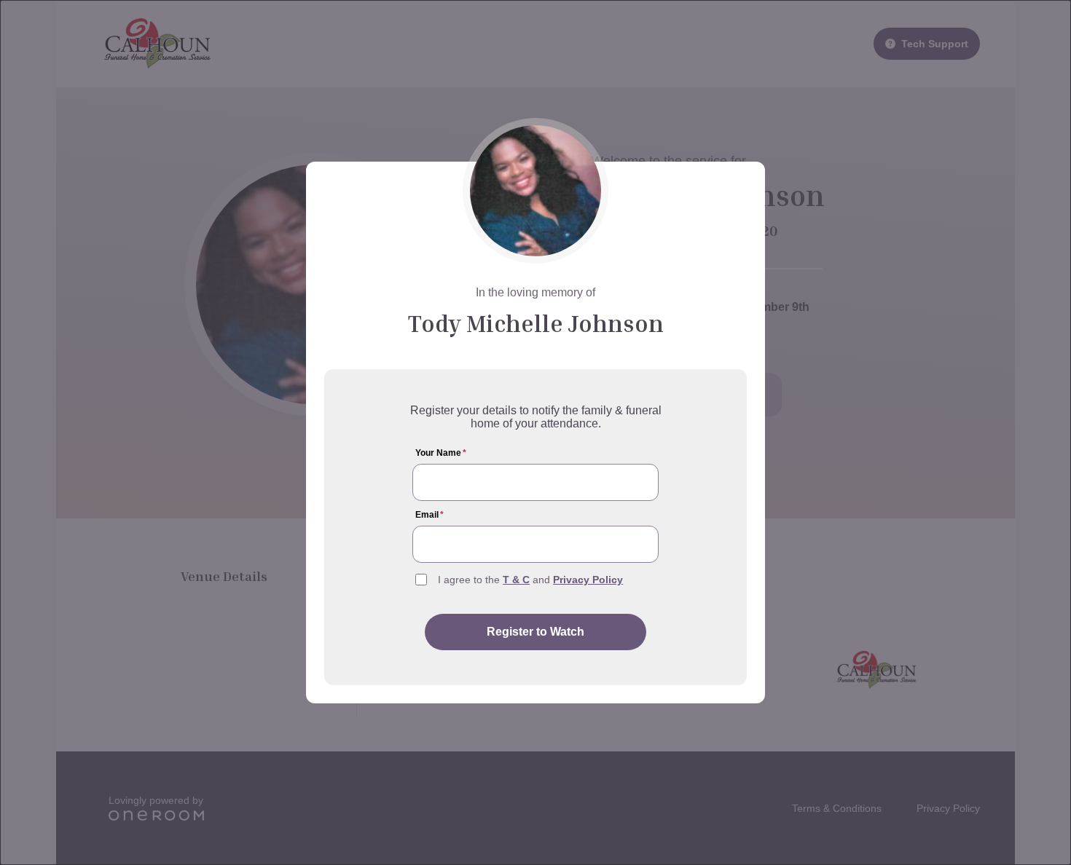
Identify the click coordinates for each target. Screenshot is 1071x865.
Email (429, 515)
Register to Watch (535, 631)
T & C (516, 579)
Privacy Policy (588, 579)
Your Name (440, 453)
